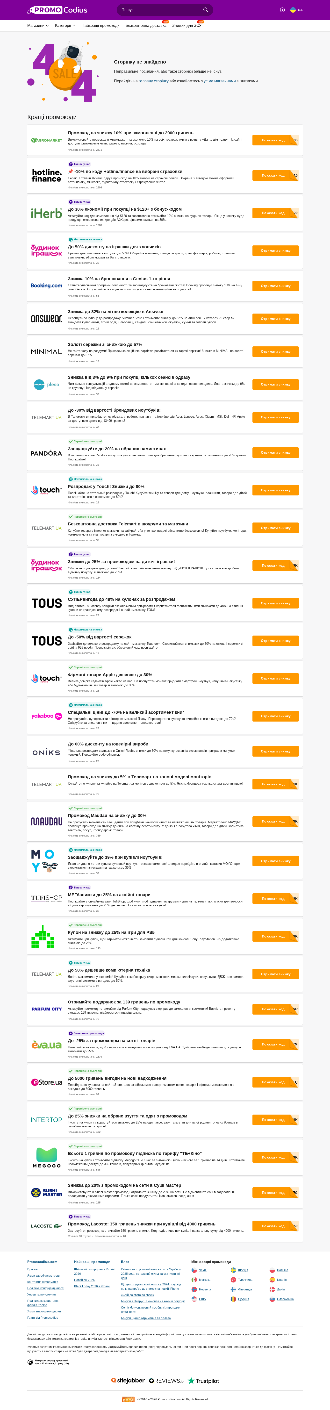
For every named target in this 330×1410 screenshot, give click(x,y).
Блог (125, 1262)
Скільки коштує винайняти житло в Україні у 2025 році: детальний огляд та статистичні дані (151, 1274)
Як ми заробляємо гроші (43, 1275)
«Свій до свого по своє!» (137, 1295)
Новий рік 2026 (84, 1280)
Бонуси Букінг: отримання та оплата (146, 1318)
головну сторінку (154, 81)
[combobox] (165, 10)
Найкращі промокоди (92, 1262)
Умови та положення (41, 1294)
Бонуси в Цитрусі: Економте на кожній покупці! (153, 1301)
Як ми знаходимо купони (44, 1311)
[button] (39, 25)
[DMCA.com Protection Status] (128, 1399)
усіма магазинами (220, 81)
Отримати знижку (276, 250)
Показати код (273, 140)
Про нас (32, 1269)
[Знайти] (205, 9)
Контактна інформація (42, 1282)
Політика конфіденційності (45, 1288)
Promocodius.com (42, 1262)
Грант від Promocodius (42, 1317)
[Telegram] (282, 10)
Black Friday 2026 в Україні (92, 1286)
